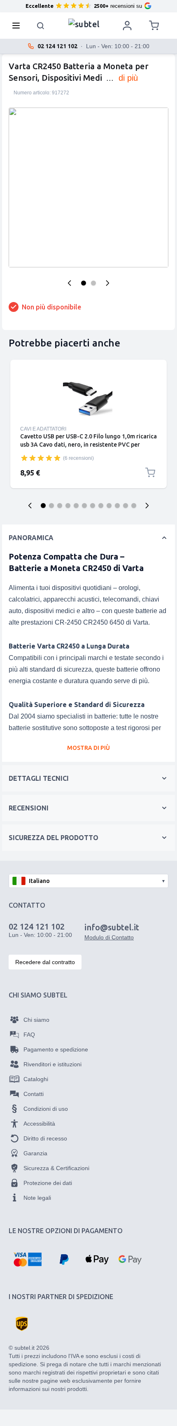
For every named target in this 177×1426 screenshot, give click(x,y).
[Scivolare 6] (84, 505)
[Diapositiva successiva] (147, 505)
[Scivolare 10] (117, 505)
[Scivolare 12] (134, 505)
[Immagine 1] (83, 283)
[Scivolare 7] (92, 505)
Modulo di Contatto (109, 937)
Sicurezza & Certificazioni (56, 1168)
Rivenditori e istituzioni (52, 1064)
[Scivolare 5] (76, 505)
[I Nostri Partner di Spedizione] (22, 1324)
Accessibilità (39, 1123)
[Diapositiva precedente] (30, 505)
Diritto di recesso (45, 1138)
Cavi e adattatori (43, 429)
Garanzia (35, 1153)
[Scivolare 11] (125, 505)
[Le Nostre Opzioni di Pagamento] (27, 1259)
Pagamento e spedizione (55, 1049)
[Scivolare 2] (51, 505)
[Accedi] (127, 25)
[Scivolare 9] (109, 505)
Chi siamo (36, 1019)
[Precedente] (70, 283)
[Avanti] (107, 283)
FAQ (29, 1034)
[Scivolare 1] (43, 505)
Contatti (33, 1094)
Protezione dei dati (47, 1183)
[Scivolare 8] (101, 505)
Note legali (37, 1197)
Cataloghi (35, 1079)
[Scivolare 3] (60, 505)
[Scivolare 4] (68, 505)
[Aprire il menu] (18, 25)
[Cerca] (41, 25)
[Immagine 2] (93, 283)
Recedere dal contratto (45, 962)
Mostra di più (88, 748)
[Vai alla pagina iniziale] (84, 23)
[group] (40, 458)
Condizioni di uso (45, 1108)
